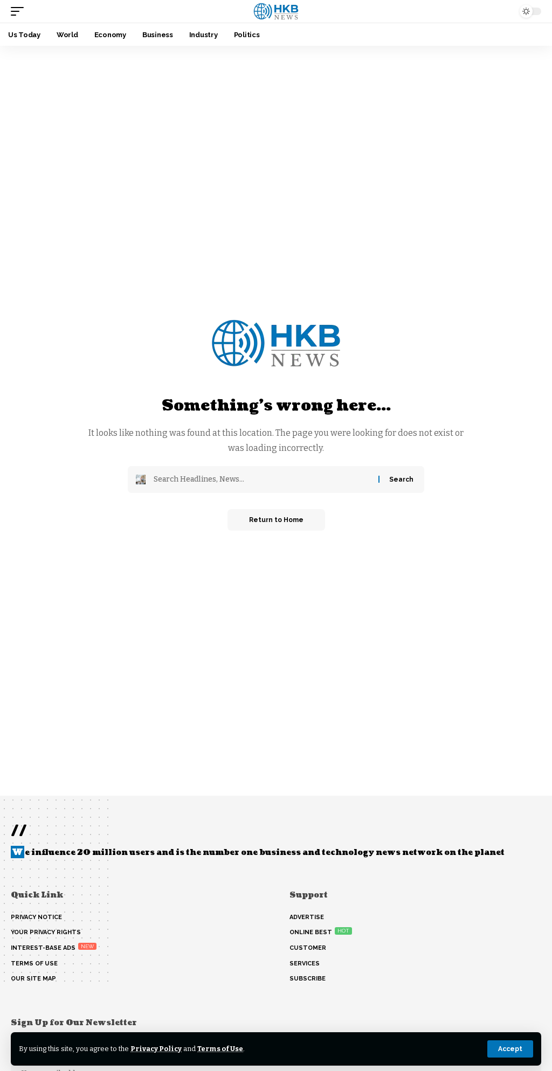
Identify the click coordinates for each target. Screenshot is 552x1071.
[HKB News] (276, 11)
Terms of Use (220, 1049)
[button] (510, 1049)
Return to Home (276, 520)
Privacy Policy (156, 1049)
